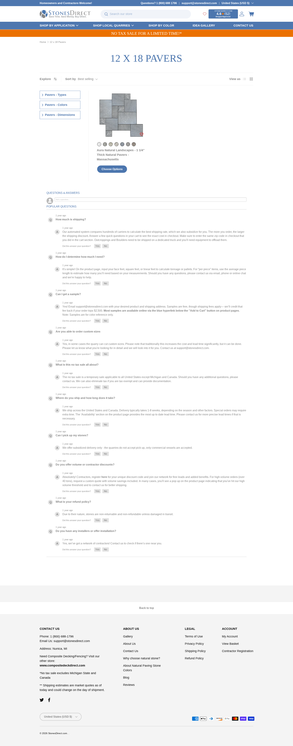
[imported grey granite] (111, 144)
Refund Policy (194, 658)
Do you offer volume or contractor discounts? (85, 464)
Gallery (128, 636)
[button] (251, 14)
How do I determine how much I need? (80, 256)
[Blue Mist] (105, 144)
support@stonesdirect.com (199, 3)
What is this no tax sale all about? (77, 364)
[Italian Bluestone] (116, 144)
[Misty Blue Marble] (122, 144)
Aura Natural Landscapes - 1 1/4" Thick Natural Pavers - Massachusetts (121, 154)
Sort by (70, 79)
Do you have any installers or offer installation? (86, 531)
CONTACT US (243, 25)
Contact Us (130, 651)
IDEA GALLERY (204, 25)
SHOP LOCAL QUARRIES (111, 25)
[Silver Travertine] (134, 144)
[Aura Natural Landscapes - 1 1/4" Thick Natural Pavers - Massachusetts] (121, 115)
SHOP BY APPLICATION (57, 25)
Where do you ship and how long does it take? (85, 398)
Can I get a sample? (68, 294)
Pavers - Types (55, 94)
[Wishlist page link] (204, 14)
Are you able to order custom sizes (78, 331)
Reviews (129, 685)
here (104, 477)
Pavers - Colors (56, 105)
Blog (126, 677)
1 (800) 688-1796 (61, 636)
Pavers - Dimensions (60, 115)
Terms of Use (194, 636)
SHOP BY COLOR (161, 25)
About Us (129, 643)
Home (43, 42)
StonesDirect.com (57, 733)
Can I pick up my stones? (72, 435)
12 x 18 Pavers (58, 42)
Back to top (146, 608)
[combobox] (146, 14)
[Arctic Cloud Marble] (99, 144)
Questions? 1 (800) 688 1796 (159, 3)
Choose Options (112, 169)
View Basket (230, 643)
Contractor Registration (237, 651)
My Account (230, 636)
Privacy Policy (194, 643)
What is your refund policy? (73, 501)
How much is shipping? (71, 219)
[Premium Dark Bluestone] (128, 144)
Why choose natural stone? (141, 658)
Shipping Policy (195, 651)
